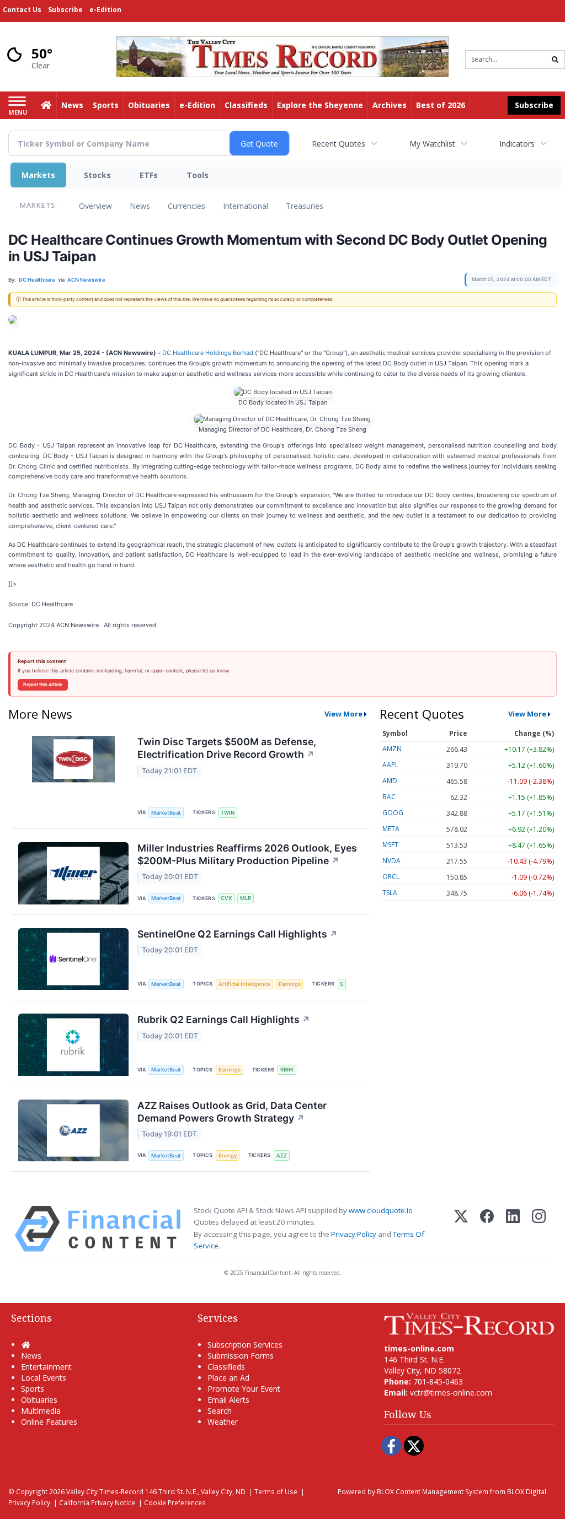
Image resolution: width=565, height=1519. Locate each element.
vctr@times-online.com (451, 1392)
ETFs (149, 175)
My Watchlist (432, 143)
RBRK (287, 1069)
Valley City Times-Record (104, 1491)
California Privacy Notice (97, 1502)
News (140, 206)
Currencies (186, 206)
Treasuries (304, 206)
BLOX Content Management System (432, 1491)
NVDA (391, 860)
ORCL (390, 876)
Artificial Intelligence (244, 984)
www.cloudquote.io (381, 1210)
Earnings (290, 984)
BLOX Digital (526, 1491)
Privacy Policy (353, 1234)
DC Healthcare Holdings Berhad (207, 353)
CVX (226, 898)
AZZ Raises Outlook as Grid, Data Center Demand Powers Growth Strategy (232, 1112)
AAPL (390, 764)
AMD (389, 780)
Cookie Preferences (175, 1502)
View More (343, 714)
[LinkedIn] (513, 1229)
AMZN (392, 748)
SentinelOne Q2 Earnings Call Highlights (237, 934)
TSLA (389, 892)
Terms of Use (275, 1491)
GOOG (392, 812)
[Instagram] (538, 1229)
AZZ (281, 1155)
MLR (245, 898)
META (390, 828)
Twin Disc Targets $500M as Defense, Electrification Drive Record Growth (226, 748)
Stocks (97, 175)
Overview (95, 206)
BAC (389, 796)
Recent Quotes (338, 143)
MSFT (390, 844)
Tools (197, 175)
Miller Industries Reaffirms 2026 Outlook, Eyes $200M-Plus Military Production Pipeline (247, 854)
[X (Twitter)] (461, 1229)
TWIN (227, 813)
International (245, 206)
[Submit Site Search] (555, 59)
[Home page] (282, 56)
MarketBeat (166, 813)
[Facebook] (487, 1229)
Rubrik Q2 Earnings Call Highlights (223, 1019)
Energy (227, 1155)
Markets (38, 175)
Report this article (42, 684)
